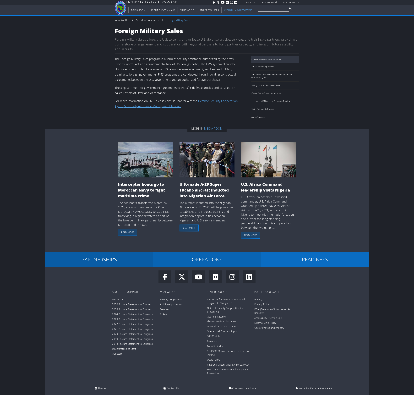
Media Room (213, 128)
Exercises (164, 309)
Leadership (118, 299)
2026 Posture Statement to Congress (132, 304)
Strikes (163, 314)
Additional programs (171, 304)
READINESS (315, 259)
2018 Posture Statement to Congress (132, 343)
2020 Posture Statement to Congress (132, 333)
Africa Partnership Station (262, 66)
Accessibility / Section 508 (268, 317)
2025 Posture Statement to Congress (132, 309)
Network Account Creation (221, 326)
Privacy (258, 299)
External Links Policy (265, 322)
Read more (127, 232)
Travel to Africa (215, 346)
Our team (117, 353)
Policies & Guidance (266, 291)
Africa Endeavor (258, 117)
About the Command (125, 291)
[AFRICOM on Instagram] (232, 2)
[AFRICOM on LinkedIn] (236, 2)
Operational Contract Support (223, 331)
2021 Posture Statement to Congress (132, 329)
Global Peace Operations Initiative (266, 93)
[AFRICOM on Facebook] (214, 2)
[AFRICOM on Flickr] (228, 2)
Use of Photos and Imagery (269, 327)
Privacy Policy (261, 304)
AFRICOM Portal (269, 2)
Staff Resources (217, 291)
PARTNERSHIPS (99, 259)
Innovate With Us (291, 2)
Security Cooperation (148, 20)
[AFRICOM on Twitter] (218, 2)
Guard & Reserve (216, 316)
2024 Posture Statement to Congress (132, 314)
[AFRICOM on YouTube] (223, 2)
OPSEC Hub (213, 336)
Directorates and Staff (124, 348)
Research (212, 341)
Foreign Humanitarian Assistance (265, 85)
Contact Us (250, 2)
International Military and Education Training (270, 101)
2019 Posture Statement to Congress (132, 338)
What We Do (122, 20)
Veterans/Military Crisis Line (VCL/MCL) (228, 364)
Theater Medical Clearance (221, 321)
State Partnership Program (263, 109)
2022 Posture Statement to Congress (132, 324)
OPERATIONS (207, 259)
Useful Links (213, 359)
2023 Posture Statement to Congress (132, 319)
